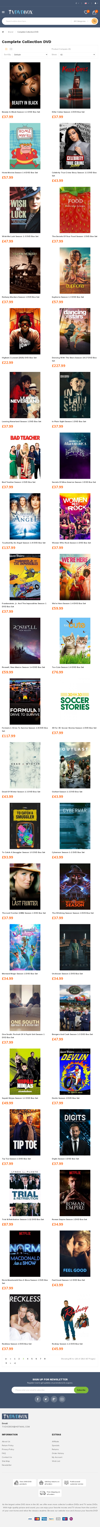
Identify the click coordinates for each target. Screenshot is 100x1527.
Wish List (56, 1461)
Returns (55, 1449)
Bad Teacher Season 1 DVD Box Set (18, 482)
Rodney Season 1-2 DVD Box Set (67, 1344)
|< (6, 1359)
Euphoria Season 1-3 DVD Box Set (68, 297)
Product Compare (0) (61, 49)
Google (54, 1399)
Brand (10, 32)
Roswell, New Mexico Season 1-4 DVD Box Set (23, 667)
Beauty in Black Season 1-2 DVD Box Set (21, 112)
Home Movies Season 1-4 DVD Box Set (20, 172)
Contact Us (7, 1457)
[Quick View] (22, 105)
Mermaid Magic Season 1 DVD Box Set (20, 973)
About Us (6, 1441)
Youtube (62, 1399)
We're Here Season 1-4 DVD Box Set (69, 603)
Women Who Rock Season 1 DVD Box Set (71, 543)
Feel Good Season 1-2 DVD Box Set (68, 1280)
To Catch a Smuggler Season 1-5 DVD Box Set (23, 852)
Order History (58, 1453)
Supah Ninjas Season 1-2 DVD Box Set (20, 1098)
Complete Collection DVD (27, 32)
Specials (55, 1445)
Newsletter (7, 1465)
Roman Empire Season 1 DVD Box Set (69, 1219)
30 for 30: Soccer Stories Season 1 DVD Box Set (74, 728)
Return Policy (8, 1445)
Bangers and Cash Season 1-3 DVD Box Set (72, 1034)
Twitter (46, 1399)
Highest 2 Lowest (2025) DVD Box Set (19, 357)
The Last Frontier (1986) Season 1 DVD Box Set (24, 913)
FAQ (4, 1453)
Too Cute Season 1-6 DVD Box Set (68, 667)
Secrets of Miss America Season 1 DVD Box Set (74, 482)
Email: (5, 1423)
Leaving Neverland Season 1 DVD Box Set (21, 421)
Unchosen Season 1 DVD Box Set (67, 973)
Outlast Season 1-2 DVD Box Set (67, 791)
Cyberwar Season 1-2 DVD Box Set (68, 852)
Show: (54, 54)
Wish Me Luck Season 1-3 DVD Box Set (20, 236)
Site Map (6, 1461)
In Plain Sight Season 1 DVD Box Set (69, 421)
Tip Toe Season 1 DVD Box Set (16, 1159)
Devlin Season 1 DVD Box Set (66, 1098)
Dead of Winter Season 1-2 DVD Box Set (21, 791)
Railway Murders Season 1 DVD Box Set (20, 297)
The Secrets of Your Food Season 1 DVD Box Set (74, 236)
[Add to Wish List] (27, 105)
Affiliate (55, 1441)
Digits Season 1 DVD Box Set (65, 1159)
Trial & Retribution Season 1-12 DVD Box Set (23, 1219)
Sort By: (7, 54)
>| (15, 1363)
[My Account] (96, 3)
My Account (57, 1457)
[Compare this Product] (33, 105)
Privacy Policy (8, 1449)
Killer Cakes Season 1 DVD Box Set (68, 112)
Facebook (38, 1399)
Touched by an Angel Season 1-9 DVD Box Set (24, 543)
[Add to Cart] (16, 105)
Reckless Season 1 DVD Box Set (17, 1344)
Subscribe (81, 1390)
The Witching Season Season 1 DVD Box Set (73, 913)
